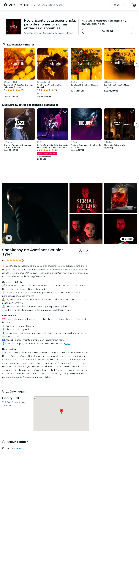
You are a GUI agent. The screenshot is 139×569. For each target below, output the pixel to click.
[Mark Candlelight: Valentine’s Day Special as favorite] (65, 51)
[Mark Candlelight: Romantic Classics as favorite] (132, 51)
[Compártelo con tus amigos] (80, 251)
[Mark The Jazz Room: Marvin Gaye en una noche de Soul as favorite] (31, 111)
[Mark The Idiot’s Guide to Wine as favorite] (132, 111)
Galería (128, 239)
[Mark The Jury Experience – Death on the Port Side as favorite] (98, 111)
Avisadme (107, 31)
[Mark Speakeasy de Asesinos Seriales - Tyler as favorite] (86, 251)
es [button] (118, 5)
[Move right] (136, 63)
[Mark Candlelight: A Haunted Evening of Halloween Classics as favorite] (31, 51)
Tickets (114, 262)
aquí (67, 343)
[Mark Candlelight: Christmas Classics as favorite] (98, 51)
